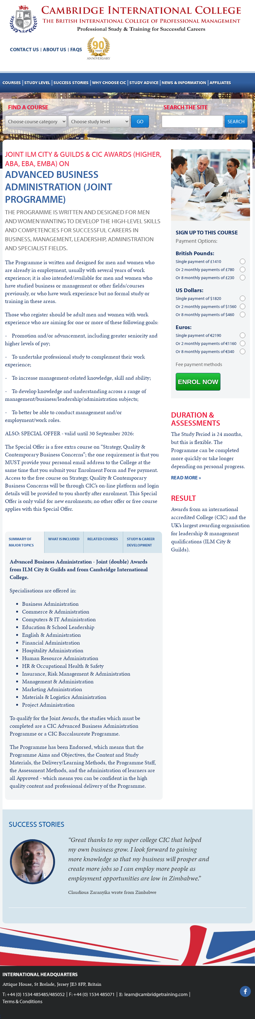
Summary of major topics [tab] (21, 542)
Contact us (24, 49)
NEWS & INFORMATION (184, 82)
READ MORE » (186, 477)
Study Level (37, 82)
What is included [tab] (63, 539)
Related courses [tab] (102, 539)
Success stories (71, 82)
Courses (11, 82)
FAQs (76, 49)
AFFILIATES (220, 82)
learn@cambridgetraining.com (156, 994)
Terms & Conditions (22, 1001)
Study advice (143, 82)
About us (54, 49)
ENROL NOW (198, 381)
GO (140, 121)
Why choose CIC (109, 82)
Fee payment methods (199, 364)
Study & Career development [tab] (141, 542)
